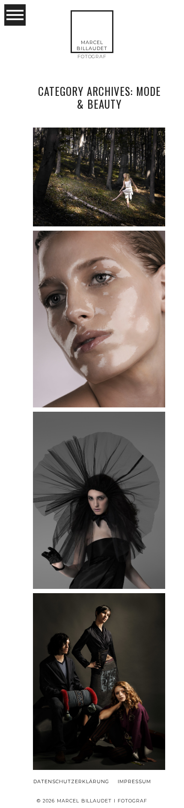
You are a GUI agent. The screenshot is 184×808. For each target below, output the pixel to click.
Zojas (98, 658)
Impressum (134, 781)
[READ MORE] (98, 194)
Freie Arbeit (98, 154)
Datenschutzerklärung (71, 781)
